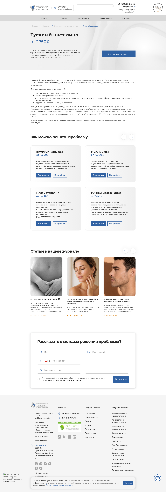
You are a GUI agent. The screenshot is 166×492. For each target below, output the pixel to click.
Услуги (44, 18)
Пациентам (90, 433)
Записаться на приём (118, 54)
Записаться (43, 175)
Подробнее (59, 175)
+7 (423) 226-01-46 (127, 4)
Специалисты (83, 18)
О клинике (90, 413)
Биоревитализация (50, 153)
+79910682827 (41, 440)
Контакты (126, 18)
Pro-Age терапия (120, 445)
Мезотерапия (100, 153)
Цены (64, 18)
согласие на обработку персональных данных (62, 380)
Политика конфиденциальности (59, 485)
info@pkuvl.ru (69, 418)
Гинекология (118, 449)
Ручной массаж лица (106, 194)
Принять (128, 483)
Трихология (117, 437)
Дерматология (119, 433)
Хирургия (116, 441)
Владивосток (128, 7)
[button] (123, 137)
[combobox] (48, 361)
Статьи (88, 421)
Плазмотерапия (47, 194)
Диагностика (118, 459)
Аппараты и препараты (123, 470)
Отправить (120, 379)
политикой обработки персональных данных (79, 378)
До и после (90, 429)
